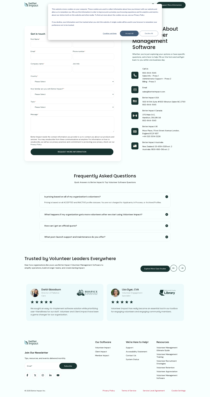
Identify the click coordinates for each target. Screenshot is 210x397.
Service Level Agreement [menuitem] (154, 390)
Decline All (149, 33)
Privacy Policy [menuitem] (109, 390)
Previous (173, 268)
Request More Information (171, 5)
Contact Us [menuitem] (131, 355)
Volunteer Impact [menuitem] (103, 347)
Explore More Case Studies (155, 269)
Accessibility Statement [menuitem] (136, 351)
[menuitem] (27, 375)
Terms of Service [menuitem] (129, 390)
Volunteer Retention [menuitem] (166, 367)
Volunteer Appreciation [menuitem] (167, 371)
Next (182, 268)
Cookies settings (110, 33)
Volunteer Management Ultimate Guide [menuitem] (167, 349)
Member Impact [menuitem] (102, 355)
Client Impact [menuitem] (101, 351)
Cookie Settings (178, 390)
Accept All (129, 33)
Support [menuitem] (129, 347)
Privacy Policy (36, 144)
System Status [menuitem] (132, 359)
